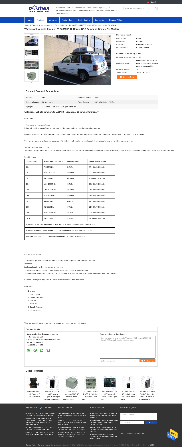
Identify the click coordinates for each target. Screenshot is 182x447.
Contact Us (99, 20)
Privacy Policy (31, 445)
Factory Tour (67, 20)
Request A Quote (116, 20)
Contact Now (128, 77)
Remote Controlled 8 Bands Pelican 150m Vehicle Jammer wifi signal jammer (147, 394)
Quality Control (84, 20)
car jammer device (78, 323)
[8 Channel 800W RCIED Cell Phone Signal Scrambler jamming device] (128, 383)
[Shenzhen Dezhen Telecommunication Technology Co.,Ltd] (39, 9)
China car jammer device (47, 445)
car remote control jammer (57, 323)
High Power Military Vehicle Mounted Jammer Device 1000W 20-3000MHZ (71, 428)
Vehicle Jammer (46, 25)
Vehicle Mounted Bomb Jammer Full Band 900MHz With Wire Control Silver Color (72, 415)
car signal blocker (36, 323)
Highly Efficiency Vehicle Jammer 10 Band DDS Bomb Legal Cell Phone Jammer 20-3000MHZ (71, 434)
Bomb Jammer (65, 407)
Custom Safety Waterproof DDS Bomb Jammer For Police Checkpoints (40, 428)
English (153, 1)
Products (40, 20)
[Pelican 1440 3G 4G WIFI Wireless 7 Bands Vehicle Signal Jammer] (109, 383)
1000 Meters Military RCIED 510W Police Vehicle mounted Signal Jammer (90, 394)
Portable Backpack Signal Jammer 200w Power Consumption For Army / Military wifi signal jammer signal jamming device (39, 421)
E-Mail (122, 433)
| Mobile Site (139, 433)
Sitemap (130, 433)
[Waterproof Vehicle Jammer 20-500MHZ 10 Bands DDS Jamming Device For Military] (31, 41)
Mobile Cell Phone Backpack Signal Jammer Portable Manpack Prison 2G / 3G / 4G (104, 429)
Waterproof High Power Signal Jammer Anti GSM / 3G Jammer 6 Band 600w (40, 433)
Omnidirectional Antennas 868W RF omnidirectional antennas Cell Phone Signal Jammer (71, 394)
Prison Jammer (97, 407)
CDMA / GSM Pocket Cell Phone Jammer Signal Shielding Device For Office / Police (103, 436)
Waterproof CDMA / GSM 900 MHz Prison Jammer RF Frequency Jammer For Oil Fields (72, 422)
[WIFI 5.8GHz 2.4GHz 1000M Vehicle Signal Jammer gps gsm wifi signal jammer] (52, 383)
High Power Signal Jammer (39, 407)
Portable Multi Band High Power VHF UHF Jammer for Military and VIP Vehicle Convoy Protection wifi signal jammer (33, 394)
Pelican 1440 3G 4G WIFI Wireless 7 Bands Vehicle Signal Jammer (109, 394)
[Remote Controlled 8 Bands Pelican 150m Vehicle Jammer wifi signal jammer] (147, 383)
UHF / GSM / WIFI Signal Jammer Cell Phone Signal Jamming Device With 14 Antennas (104, 415)
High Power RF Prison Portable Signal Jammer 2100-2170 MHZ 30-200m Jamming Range (104, 422)
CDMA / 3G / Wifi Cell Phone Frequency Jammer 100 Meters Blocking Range (40, 414)
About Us (53, 20)
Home (29, 20)
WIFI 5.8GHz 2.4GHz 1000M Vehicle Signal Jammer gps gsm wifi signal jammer (52, 394)
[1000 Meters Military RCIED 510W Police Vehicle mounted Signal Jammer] (90, 383)
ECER (152, 445)
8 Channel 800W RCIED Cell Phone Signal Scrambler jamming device (128, 394)
